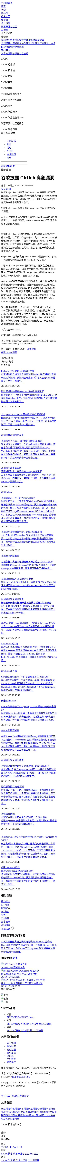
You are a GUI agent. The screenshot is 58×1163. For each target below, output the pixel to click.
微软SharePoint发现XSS (17, 871)
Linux (10, 643)
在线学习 (5, 50)
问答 (12, 53)
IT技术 (52, 43)
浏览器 (16, 867)
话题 (9, 147)
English (10, 1055)
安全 (3, 700)
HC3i (23, 1017)
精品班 (4, 13)
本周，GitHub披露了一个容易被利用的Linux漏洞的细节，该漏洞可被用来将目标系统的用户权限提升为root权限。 (28, 629)
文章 (3, 53)
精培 (20, 1030)
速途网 (28, 1112)
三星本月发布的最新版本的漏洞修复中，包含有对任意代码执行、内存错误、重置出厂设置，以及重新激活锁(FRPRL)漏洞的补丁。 (28, 478)
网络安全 (14, 556)
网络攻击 (19, 435)
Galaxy (9, 492)
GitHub (9, 352)
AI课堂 (4, 30)
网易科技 (23, 1109)
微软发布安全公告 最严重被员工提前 (26, 602)
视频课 (4, 40)
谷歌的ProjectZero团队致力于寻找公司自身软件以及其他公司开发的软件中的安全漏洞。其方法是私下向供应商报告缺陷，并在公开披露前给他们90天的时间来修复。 (29, 716)
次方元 (6, 1119)
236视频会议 (21, 1115)
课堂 (17, 53)
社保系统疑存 (12, 786)
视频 (9, 144)
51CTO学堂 (12, 1030)
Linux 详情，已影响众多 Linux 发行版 (28, 623)
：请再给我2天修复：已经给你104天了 (28, 647)
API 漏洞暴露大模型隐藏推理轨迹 (18, 941)
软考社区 (5, 16)
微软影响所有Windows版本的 (22, 391)
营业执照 (6, 1096)
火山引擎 (14, 1119)
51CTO (10, 1017)
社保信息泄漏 (8, 814)
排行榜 (18, 40)
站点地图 (11, 1049)
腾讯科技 (14, 1109)
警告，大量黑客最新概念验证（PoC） (26, 561)
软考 (19, 43)
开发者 (15, 730)
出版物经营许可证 (20, 1096)
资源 (8, 53)
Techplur (30, 1017)
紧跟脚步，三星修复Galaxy (21, 471)
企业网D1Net (44, 1115)
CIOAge (17, 1017)
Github (13, 700)
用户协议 (11, 1059)
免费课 (4, 20)
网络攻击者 (11, 468)
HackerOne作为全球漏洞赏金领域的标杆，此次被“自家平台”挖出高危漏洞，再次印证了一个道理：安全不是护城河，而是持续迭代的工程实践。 (28, 421)
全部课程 (5, 43)
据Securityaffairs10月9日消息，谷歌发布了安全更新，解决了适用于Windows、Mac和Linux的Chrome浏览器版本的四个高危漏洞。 (28, 585)
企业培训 (5, 23)
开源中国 (31, 349)
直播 (26, 53)
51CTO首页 (7, 3)
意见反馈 (11, 1053)
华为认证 (35, 43)
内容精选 (11, 141)
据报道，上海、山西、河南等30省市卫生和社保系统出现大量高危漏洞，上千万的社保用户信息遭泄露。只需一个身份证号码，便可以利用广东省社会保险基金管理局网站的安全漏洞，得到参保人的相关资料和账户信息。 (28, 797)
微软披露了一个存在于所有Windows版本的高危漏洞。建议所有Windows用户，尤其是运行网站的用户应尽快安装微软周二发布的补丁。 (29, 398)
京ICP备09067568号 (20, 1077)
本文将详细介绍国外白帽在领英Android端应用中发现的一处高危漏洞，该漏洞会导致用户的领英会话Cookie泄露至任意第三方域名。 (28, 377)
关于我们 (11, 1043)
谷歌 (3, 352)
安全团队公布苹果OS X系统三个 (24, 817)
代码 (10, 730)
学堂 (3, 10)
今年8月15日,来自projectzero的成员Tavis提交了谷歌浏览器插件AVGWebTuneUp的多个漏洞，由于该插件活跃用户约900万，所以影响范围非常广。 (28, 772)
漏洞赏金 (5, 435)
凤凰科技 (32, 1109)
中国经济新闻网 (40, 1112)
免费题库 (19, 47)
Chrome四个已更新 (17, 579)
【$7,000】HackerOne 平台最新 (23, 414)
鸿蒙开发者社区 (9, 26)
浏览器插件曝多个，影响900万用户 (25, 766)
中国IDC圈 (32, 1115)
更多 (15, 957)
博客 (3, 6)
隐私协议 (11, 1062)
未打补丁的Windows (17, 498)
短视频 (24, 40)
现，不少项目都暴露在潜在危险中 (25, 677)
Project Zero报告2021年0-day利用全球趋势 (28, 736)
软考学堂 (39, 40)
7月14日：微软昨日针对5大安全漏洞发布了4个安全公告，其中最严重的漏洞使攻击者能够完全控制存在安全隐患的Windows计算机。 (28, 609)
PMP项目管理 (8, 47)
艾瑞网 (13, 1112)
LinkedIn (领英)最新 (17, 371)
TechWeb (5, 1112)
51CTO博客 (12, 1024)
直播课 (31, 40)
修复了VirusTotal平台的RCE (21, 441)
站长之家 (20, 1112)
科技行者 (50, 1109)
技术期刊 (11, 154)
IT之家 (51, 1112)
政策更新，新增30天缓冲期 (21, 532)
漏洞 (14, 352)
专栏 (21, 53)
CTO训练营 (37, 1030)
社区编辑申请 (8, 166)
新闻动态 (11, 1046)
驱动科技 (41, 1109)
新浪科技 (5, 1109)
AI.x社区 (47, 1024)
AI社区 (10, 151)
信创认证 (26, 43)
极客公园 (10, 1115)
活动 (9, 158)
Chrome (9, 867)
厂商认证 (44, 43)
